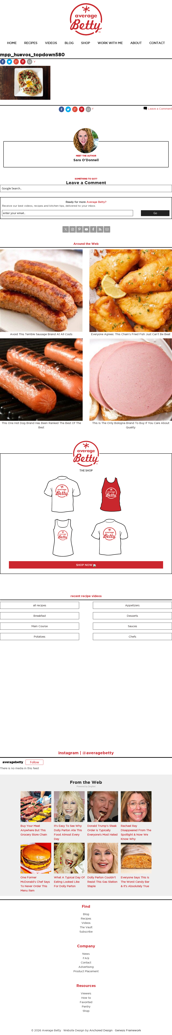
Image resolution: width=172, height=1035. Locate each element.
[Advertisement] (25, 693)
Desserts (132, 615)
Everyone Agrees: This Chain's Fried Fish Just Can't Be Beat (130, 334)
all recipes (39, 605)
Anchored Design (101, 1030)
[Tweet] (10, 62)
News (86, 953)
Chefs (132, 636)
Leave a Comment (159, 108)
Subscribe (86, 931)
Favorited (86, 1002)
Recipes (86, 918)
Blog (86, 914)
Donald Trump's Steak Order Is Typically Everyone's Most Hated (102, 830)
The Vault (86, 927)
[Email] (30, 62)
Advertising (86, 966)
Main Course (39, 626)
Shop (86, 1010)
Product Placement (86, 971)
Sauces (132, 626)
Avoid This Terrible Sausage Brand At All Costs (41, 334)
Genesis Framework (128, 1030)
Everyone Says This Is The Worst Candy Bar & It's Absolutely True (135, 882)
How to (86, 997)
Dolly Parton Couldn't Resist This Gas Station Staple (102, 882)
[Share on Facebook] (3, 62)
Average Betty (86, 19)
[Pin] (23, 62)
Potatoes (39, 636)
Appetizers (132, 605)
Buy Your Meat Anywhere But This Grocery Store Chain (33, 830)
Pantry (86, 1006)
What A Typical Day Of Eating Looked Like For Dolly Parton (69, 882)
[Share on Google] (16, 62)
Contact (86, 962)
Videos (86, 922)
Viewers (86, 993)
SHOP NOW (84, 564)
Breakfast (39, 615)
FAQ (86, 958)
